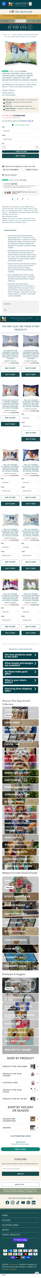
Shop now (8, 715)
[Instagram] (12, 1202)
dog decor (20, 218)
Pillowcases (5, 214)
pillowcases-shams (20, 222)
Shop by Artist (13, 214)
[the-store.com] (20, 21)
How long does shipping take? (18, 689)
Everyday (4, 220)
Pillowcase (35, 212)
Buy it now (20, 156)
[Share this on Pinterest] (23, 199)
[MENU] (1, 21)
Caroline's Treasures (8, 90)
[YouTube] (23, 1202)
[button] (4, 4)
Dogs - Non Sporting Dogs (9, 210)
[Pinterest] (28, 1202)
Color (3, 135)
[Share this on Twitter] (13, 199)
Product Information (10, 230)
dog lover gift (27, 218)
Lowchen (25, 210)
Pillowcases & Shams (11, 216)
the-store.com (13, 1264)
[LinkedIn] (33, 1202)
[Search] (34, 21)
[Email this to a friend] (28, 199)
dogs (33, 218)
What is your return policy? (15, 681)
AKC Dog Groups (14, 206)
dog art (14, 218)
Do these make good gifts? (16, 672)
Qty (3, 143)
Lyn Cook (31, 210)
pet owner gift (10, 222)
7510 (9, 218)
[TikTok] (18, 1202)
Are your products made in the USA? (18, 655)
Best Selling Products (28, 206)
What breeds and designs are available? (19, 664)
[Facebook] (7, 1202)
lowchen (10, 220)
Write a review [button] (20, 1149)
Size (3, 127)
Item (5, 310)
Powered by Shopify (9, 1269)
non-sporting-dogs (24, 220)
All (20, 206)
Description (7, 304)
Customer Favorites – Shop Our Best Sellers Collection (17, 208)
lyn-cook (16, 220)
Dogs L (20, 210)
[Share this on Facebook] (18, 199)
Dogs (35, 208)
